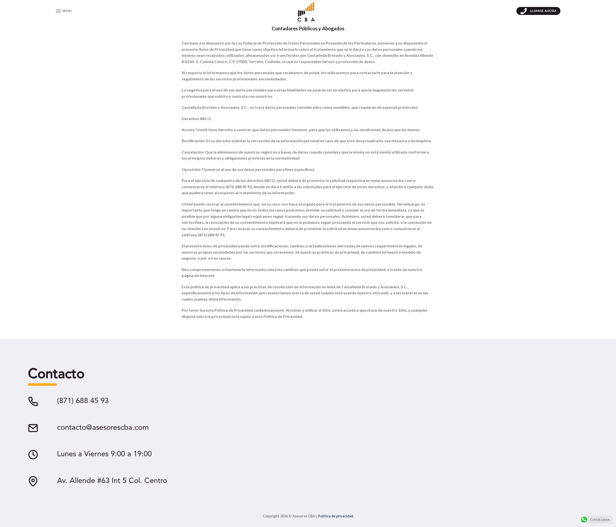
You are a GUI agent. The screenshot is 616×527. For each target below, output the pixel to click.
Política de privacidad (335, 516)
